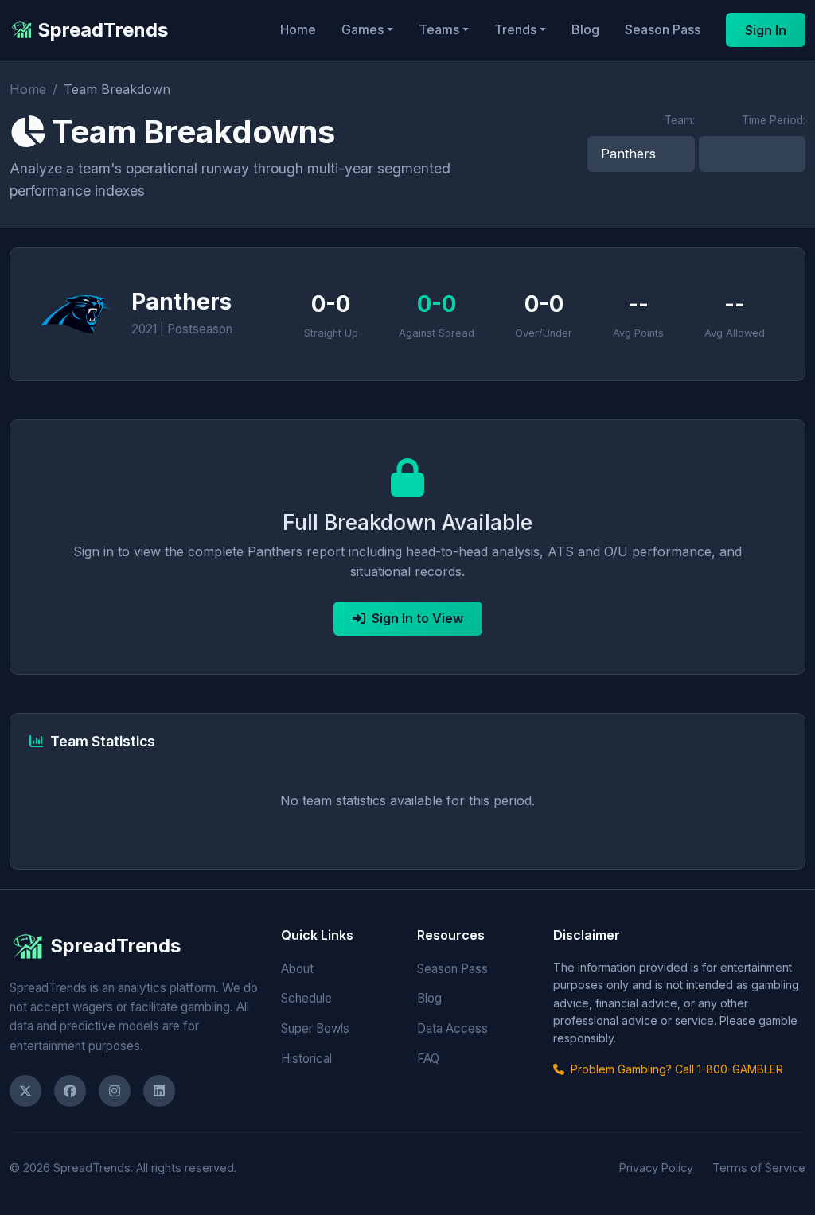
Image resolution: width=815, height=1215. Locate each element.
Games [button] (362, 29)
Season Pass (662, 29)
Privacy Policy (656, 1167)
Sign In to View (417, 618)
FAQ (428, 1058)
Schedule (306, 998)
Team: (680, 120)
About (297, 968)
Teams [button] (439, 29)
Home (298, 29)
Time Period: (773, 120)
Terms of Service (758, 1167)
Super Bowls (315, 1028)
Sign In (765, 30)
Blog (585, 29)
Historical (306, 1058)
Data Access (452, 1028)
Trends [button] (515, 29)
